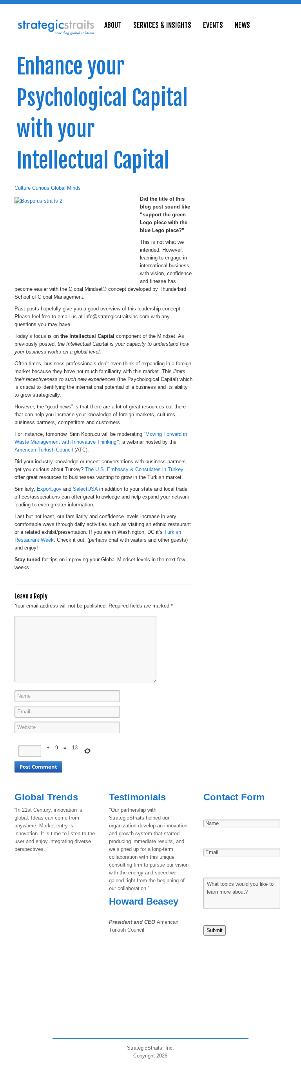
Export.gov (49, 489)
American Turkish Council (44, 450)
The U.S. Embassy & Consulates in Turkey (134, 469)
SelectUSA (85, 489)
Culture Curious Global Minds (48, 188)
